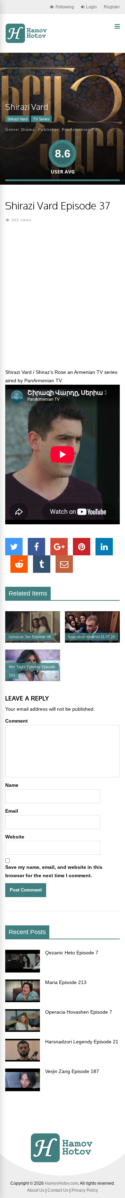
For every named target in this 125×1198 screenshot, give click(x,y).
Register (112, 7)
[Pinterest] (81, 546)
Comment (16, 721)
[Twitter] (14, 546)
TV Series (41, 119)
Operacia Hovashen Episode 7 (78, 1012)
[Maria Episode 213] (22, 1000)
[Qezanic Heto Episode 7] (22, 971)
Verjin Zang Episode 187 (72, 1071)
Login (91, 7)
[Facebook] (36, 546)
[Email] (64, 564)
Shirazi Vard (17, 119)
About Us (35, 1190)
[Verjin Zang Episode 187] (22, 1089)
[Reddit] (19, 564)
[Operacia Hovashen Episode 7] (22, 1030)
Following (65, 7)
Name (11, 785)
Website (14, 837)
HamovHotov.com (61, 1183)
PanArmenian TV (79, 129)
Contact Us (58, 1190)
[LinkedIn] (104, 546)
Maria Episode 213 (65, 982)
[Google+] (59, 546)
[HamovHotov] (27, 41)
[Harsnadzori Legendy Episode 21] (22, 1060)
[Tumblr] (41, 564)
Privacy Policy (85, 1190)
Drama (28, 129)
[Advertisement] (62, 300)
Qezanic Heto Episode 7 (71, 952)
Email (11, 811)
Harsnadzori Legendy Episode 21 (81, 1041)
